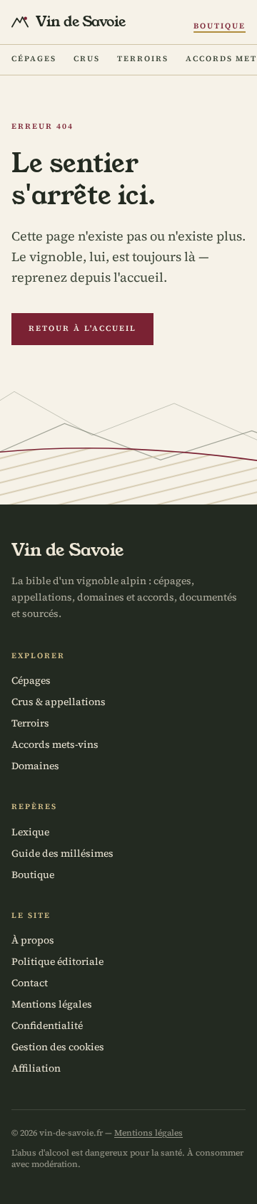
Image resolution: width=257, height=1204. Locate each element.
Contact (29, 983)
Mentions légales (51, 1004)
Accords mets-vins (55, 744)
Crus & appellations (58, 702)
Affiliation (36, 1068)
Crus (87, 58)
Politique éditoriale (57, 961)
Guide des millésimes (62, 853)
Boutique (219, 26)
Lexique (30, 832)
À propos (32, 940)
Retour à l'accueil (82, 328)
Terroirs (142, 58)
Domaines (35, 766)
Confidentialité (47, 1025)
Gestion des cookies (57, 1047)
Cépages (33, 58)
